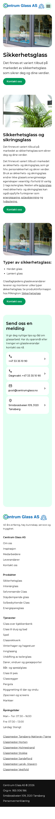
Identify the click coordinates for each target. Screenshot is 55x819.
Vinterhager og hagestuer (19, 645)
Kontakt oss (14, 81)
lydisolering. (10, 201)
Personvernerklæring (16, 800)
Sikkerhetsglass (31, 293)
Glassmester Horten (15, 742)
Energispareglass (13, 608)
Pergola (8, 684)
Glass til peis (10, 673)
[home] (24, 6)
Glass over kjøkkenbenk (17, 623)
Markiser (8, 700)
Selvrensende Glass (15, 591)
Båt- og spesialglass (15, 667)
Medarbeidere (11, 554)
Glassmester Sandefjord (17, 758)
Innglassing (10, 651)
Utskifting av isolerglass (17, 656)
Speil (6, 634)
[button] (48, 6)
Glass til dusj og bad (15, 629)
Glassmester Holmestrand (19, 747)
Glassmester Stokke (15, 753)
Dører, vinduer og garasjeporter (22, 662)
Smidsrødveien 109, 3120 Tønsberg (24, 795)
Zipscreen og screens (16, 695)
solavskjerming (30, 197)
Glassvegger (10, 678)
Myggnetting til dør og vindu (20, 689)
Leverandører (11, 559)
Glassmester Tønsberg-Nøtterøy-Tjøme (27, 736)
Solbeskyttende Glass (16, 602)
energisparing (11, 197)
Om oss (7, 543)
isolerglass (45, 185)
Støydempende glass (16, 597)
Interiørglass (10, 586)
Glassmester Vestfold (16, 769)
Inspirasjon (9, 548)
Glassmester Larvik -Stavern (20, 764)
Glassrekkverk (11, 640)
